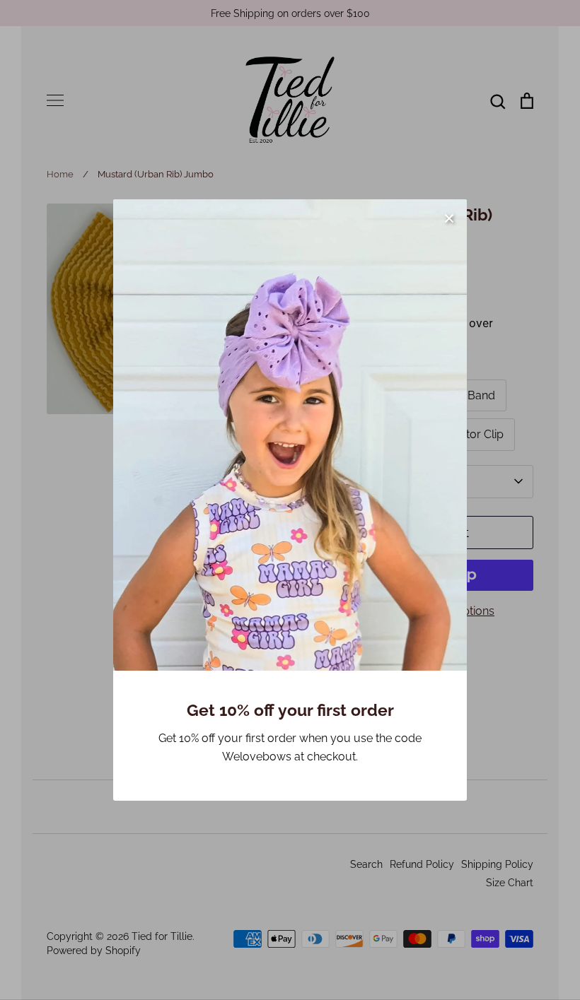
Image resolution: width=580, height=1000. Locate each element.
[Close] (449, 217)
